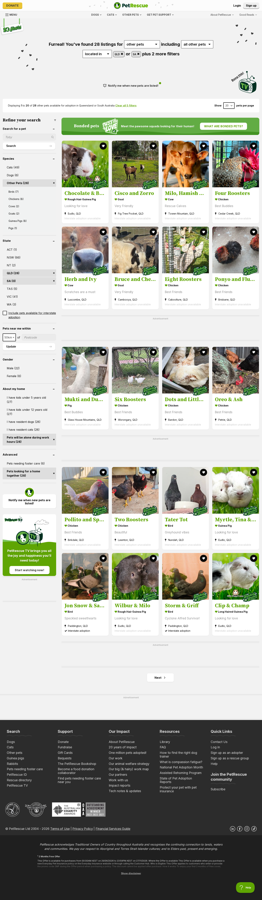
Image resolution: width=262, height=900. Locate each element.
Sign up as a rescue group (230, 758)
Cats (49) (13, 167)
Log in (215, 747)
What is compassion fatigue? (181, 762)
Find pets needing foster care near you (79, 780)
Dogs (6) (13, 175)
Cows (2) (14, 206)
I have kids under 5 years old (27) (26, 400)
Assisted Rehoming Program (181, 773)
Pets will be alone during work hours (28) (28, 440)
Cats (10, 747)
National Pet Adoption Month (181, 767)
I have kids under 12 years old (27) (27, 412)
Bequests (64, 758)
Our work (115, 758)
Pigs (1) (13, 228)
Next (158, 677)
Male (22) (13, 368)
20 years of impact (123, 747)
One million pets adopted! (128, 753)
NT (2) (11, 265)
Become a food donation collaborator (76, 771)
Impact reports (119, 785)
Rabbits (12, 764)
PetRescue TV (17, 785)
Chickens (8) (16, 198)
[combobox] (9, 337)
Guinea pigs (15, 758)
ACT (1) (12, 249)
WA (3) (11, 304)
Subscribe (218, 789)
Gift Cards (65, 753)
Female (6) (14, 376)
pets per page (245, 105)
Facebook (239, 828)
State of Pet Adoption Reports (176, 780)
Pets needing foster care (25, 769)
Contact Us (219, 742)
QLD (117, 54)
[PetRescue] (131, 5)
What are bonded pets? (223, 126)
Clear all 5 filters (126, 105)
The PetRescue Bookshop (77, 764)
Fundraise (65, 747)
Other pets (14, 753)
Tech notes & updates (125, 791)
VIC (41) (12, 296)
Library (165, 742)
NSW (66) (13, 257)
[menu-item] (248, 14)
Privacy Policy (82, 829)
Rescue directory (19, 780)
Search (11, 145)
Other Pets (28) (18, 183)
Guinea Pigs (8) (18, 220)
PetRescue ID (17, 774)
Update (11, 346)
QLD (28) (13, 273)
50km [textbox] (8, 337)
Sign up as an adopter (227, 753)
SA (135, 54)
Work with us (118, 780)
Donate (12, 5)
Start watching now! (29, 570)
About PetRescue (122, 742)
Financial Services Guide (113, 829)
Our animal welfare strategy (129, 764)
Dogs (11, 742)
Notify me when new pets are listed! (133, 85)
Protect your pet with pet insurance (178, 789)
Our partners (118, 774)
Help (214, 764)
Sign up (251, 5)
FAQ (163, 747)
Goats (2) (14, 213)
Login (237, 5)
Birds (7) (14, 191)
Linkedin (232, 828)
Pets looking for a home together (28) (23, 473)
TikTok (254, 828)
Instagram (247, 828)
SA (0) (11, 281)
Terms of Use (60, 829)
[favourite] (103, 146)
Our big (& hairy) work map (129, 769)
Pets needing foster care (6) (26, 463)
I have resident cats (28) (23, 429)
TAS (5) (12, 289)
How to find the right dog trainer (178, 754)
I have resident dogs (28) (23, 422)
